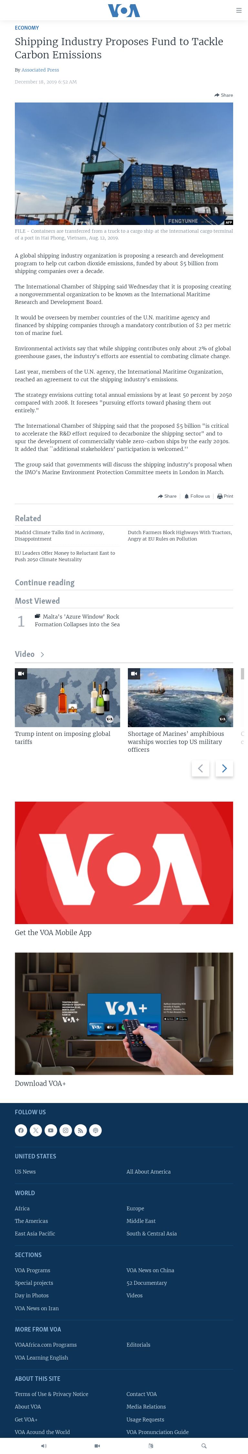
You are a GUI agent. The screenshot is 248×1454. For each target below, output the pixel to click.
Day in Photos (32, 1296)
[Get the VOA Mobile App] (124, 863)
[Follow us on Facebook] (21, 1130)
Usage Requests (145, 1420)
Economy (27, 28)
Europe (135, 1209)
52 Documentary (147, 1283)
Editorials (138, 1345)
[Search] (204, 1446)
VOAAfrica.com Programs (46, 1345)
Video (25, 654)
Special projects (34, 1283)
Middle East (141, 1221)
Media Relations (146, 1407)
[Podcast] (95, 1130)
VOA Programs (32, 1271)
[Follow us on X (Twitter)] (36, 1130)
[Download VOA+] (124, 1013)
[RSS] (80, 1130)
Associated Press (40, 70)
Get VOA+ (26, 1420)
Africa (22, 1209)
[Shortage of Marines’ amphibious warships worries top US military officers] (180, 697)
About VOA (28, 1407)
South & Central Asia (152, 1234)
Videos (135, 1296)
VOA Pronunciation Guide (158, 1432)
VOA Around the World (42, 1432)
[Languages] (150, 1446)
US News (25, 1172)
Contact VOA (142, 1394)
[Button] (223, 95)
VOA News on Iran (37, 1308)
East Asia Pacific (35, 1234)
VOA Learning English (41, 1358)
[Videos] (97, 1446)
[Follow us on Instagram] (65, 1130)
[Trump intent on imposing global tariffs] (67, 697)
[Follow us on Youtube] (51, 1130)
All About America (149, 1172)
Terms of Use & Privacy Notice (51, 1394)
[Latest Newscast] (44, 1446)
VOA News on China (150, 1271)
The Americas (31, 1221)
